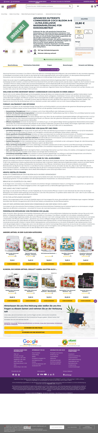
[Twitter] (16, 375)
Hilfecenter (53, 358)
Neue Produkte (36, 353)
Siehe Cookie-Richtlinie (9, 431)
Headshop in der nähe (19, 359)
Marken (34, 362)
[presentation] (4, 51)
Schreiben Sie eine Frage (33, 328)
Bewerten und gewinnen (41, 30)
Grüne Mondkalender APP (39, 364)
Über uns (16, 354)
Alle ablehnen (72, 427)
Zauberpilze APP (36, 365)
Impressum (71, 354)
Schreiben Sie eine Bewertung (33, 332)
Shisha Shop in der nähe (20, 367)
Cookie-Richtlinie (72, 357)
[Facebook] (13, 375)
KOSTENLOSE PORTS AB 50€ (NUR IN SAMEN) (37, 2)
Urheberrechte (72, 365)
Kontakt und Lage (18, 356)
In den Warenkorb (84, 48)
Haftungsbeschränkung (74, 359)
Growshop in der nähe (20, 357)
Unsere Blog (35, 354)
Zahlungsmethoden (55, 360)
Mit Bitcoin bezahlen (55, 362)
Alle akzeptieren (57, 427)
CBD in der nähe (18, 361)
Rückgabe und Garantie (56, 353)
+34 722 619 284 (16, 1)
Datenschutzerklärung (74, 356)
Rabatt (34, 356)
